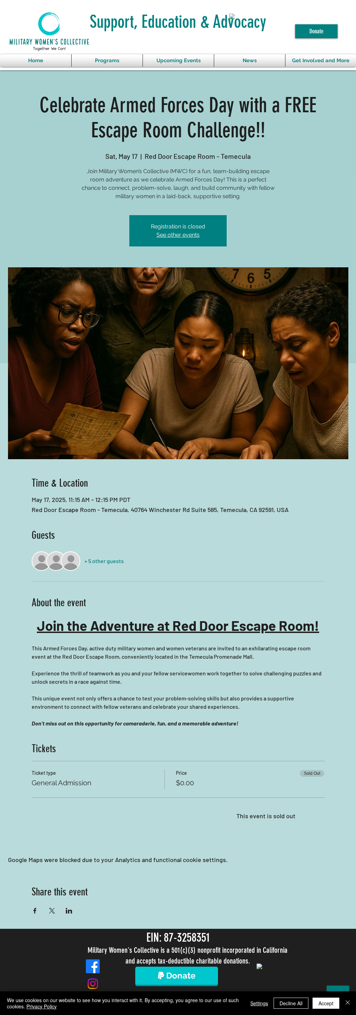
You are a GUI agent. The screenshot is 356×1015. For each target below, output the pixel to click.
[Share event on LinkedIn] (69, 911)
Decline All (291, 1003)
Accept (325, 1003)
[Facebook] (93, 966)
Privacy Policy (41, 1006)
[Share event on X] (52, 911)
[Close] (347, 1003)
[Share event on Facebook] (35, 911)
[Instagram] (93, 984)
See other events (178, 235)
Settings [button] (259, 1003)
